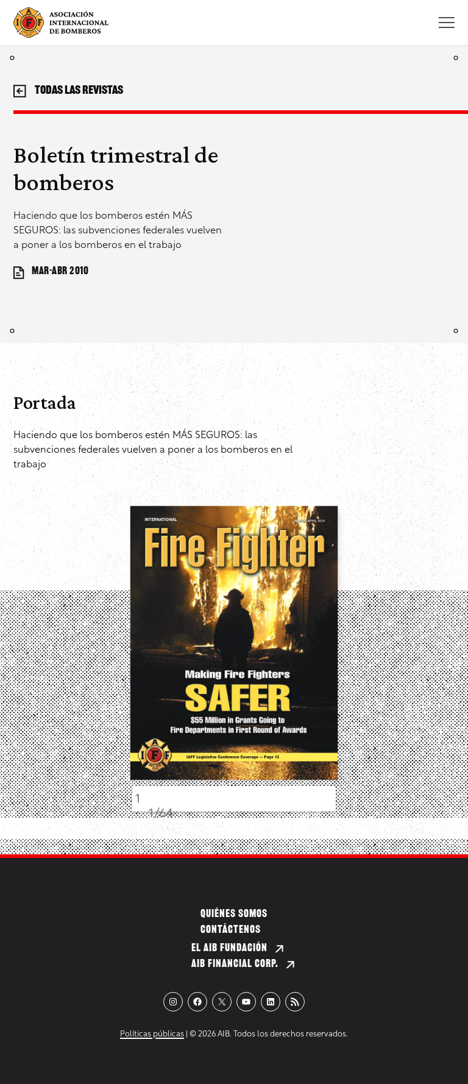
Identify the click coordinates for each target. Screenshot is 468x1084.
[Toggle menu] (446, 22)
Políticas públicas (152, 1034)
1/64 (161, 814)
